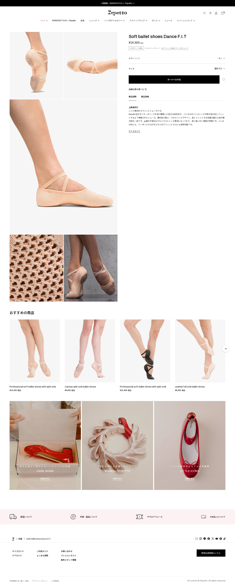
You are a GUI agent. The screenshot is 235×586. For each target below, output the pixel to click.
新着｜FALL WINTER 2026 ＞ (117, 3)
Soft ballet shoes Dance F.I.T (38, 538)
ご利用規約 (55, 581)
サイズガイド (134, 131)
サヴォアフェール (155, 516)
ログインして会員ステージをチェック (174, 48)
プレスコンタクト (68, 555)
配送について (26, 516)
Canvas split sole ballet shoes (80, 387)
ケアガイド (17, 555)
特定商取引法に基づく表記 (19, 581)
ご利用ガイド (42, 551)
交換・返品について (88, 516)
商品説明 (132, 96)
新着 (20, 538)
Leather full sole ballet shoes (190, 387)
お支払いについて (217, 516)
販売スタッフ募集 (68, 559)
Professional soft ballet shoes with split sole (33, 387)
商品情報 (145, 96)
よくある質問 (42, 555)
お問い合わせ (66, 551)
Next (225, 357)
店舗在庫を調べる (136, 89)
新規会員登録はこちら (211, 553)
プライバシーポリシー (40, 581)
